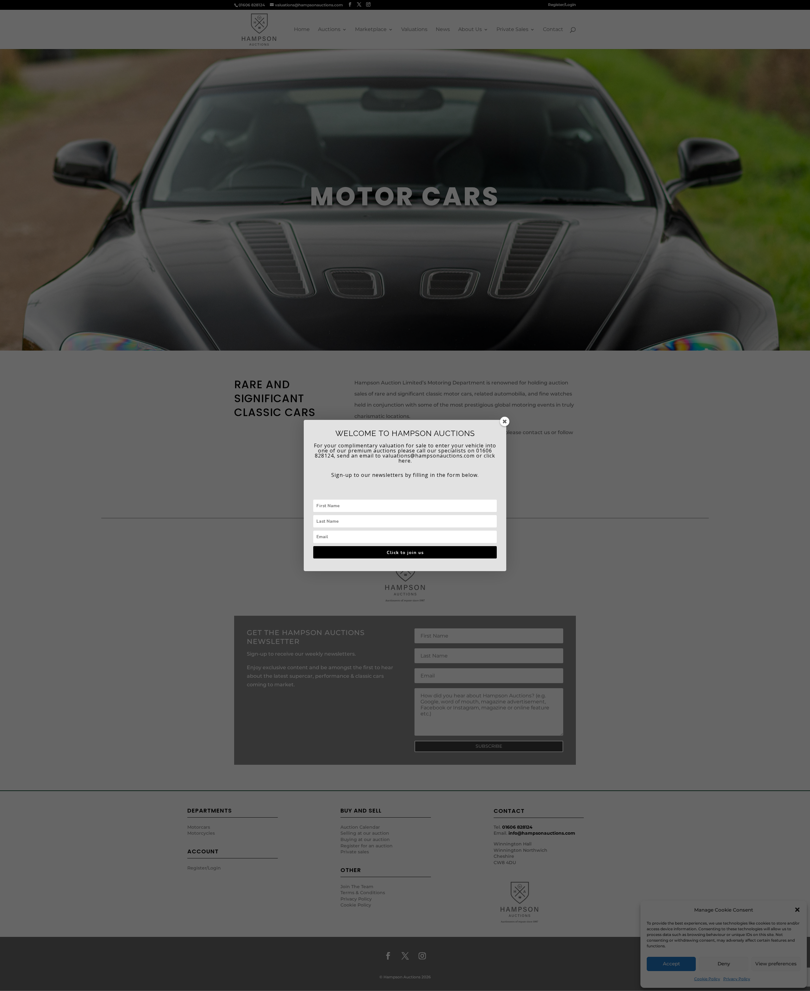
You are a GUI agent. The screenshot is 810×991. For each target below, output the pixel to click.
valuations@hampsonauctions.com (429, 455)
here (404, 460)
